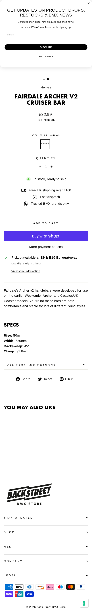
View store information (25, 271)
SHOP (9, 532)
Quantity (46, 158)
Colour (46, 135)
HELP (9, 546)
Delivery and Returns (31, 364)
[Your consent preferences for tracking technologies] (84, 603)
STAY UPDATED (18, 517)
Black (45, 144)
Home (45, 87)
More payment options (46, 247)
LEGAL (10, 575)
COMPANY (13, 561)
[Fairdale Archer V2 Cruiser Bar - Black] (6, 460)
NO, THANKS (46, 56)
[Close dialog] (88, 3)
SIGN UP (46, 47)
